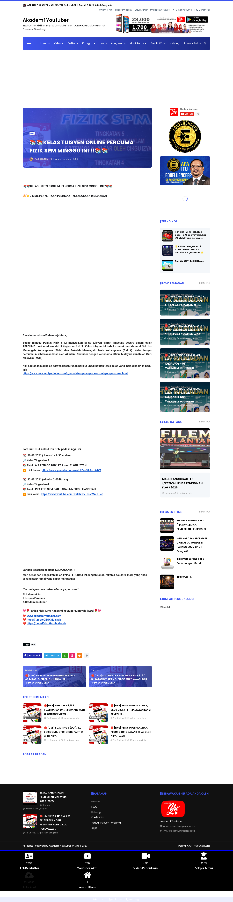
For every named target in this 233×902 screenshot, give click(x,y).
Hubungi (175, 40)
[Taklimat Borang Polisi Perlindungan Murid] (167, 567)
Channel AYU (106, 5)
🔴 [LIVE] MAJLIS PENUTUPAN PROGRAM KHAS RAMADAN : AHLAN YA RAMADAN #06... (184, 298)
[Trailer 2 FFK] (167, 585)
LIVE (32, 130)
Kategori (87, 40)
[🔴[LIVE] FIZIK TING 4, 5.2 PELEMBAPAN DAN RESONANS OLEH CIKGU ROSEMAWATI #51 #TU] (32, 718)
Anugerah (117, 40)
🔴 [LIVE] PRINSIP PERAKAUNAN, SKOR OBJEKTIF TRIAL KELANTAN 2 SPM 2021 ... (131, 707)
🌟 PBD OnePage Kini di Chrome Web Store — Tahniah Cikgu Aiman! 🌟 (189, 246)
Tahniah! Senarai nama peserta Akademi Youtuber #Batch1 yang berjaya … (190, 232)
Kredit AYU (156, 40)
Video (57, 40)
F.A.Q (94, 804)
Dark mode (204, 5)
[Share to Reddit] (79, 653)
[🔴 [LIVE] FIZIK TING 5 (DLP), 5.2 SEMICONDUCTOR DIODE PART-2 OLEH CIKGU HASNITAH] (32, 740)
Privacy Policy (192, 40)
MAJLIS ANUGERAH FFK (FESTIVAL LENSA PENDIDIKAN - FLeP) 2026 (192, 522)
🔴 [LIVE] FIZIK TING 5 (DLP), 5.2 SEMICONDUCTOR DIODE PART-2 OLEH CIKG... (63, 729)
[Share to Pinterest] (72, 653)
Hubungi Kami (202, 843)
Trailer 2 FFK (184, 574)
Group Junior (141, 5)
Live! (102, 40)
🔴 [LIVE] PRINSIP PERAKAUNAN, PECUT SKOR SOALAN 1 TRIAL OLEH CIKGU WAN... (131, 729)
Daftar (72, 40)
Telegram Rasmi (123, 5)
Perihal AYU (185, 843)
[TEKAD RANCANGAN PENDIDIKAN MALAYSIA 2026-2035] (24, 6)
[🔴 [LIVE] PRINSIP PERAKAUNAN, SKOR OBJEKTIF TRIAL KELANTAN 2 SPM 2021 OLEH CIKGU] (98, 718)
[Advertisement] (116, 74)
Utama (43, 40)
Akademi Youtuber (46, 17)
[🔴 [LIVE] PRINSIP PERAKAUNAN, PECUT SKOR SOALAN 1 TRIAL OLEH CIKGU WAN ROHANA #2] (98, 740)
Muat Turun (137, 40)
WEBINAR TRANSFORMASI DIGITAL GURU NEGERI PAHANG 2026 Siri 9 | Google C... (183, 480)
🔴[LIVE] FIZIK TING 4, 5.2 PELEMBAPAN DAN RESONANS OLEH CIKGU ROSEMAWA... (64, 707)
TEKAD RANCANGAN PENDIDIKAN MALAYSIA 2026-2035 (56, 5)
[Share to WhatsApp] (65, 653)
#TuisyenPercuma (182, 5)
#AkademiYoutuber (160, 5)
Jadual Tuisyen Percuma (106, 820)
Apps (94, 825)
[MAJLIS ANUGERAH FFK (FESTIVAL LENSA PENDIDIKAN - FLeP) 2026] (167, 529)
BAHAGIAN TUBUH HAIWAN (189, 258)
